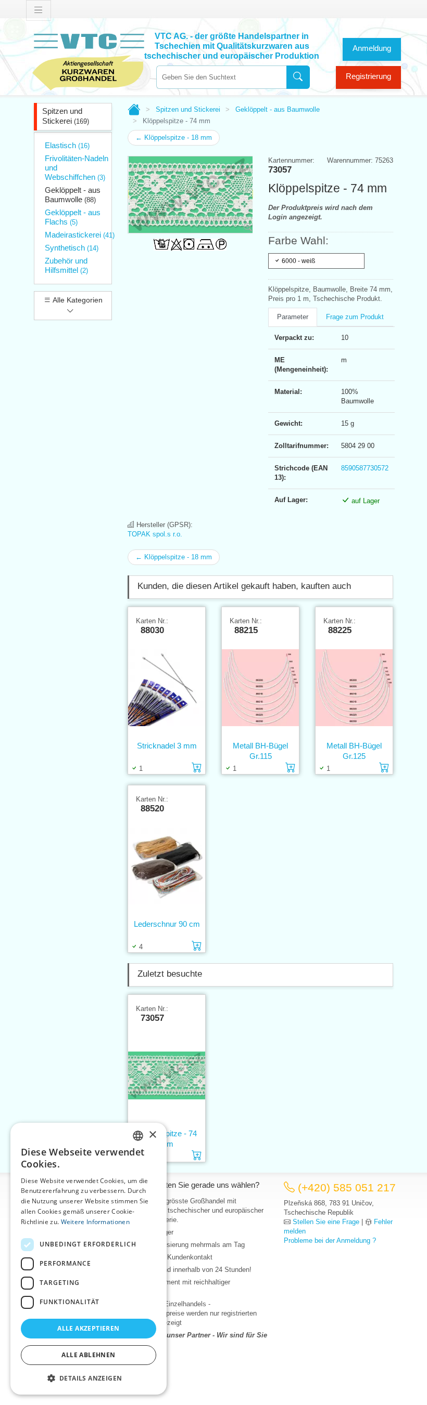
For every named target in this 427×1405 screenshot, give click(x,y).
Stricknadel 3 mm (167, 745)
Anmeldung (372, 48)
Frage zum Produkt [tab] (355, 317)
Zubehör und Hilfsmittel (66, 265)
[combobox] (221, 77)
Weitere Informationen (95, 1221)
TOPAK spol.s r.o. (155, 534)
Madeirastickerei (80, 234)
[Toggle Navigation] (38, 10)
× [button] (152, 1135)
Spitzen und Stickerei (65, 116)
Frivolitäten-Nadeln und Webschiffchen (76, 167)
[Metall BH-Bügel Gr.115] (260, 687)
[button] (88, 1378)
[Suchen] (298, 77)
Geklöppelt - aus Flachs (73, 217)
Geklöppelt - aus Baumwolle (73, 195)
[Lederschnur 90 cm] (166, 866)
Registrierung (368, 76)
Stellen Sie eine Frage (326, 1222)
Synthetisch (71, 247)
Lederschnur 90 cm (167, 924)
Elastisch (67, 145)
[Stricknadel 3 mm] (166, 687)
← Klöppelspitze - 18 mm (173, 137)
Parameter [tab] (292, 317)
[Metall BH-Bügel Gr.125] (354, 687)
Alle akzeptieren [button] (88, 1328)
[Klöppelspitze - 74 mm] (166, 1075)
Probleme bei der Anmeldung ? (330, 1240)
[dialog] (88, 1259)
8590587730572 (364, 468)
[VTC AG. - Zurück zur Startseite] (88, 60)
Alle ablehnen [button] (88, 1354)
